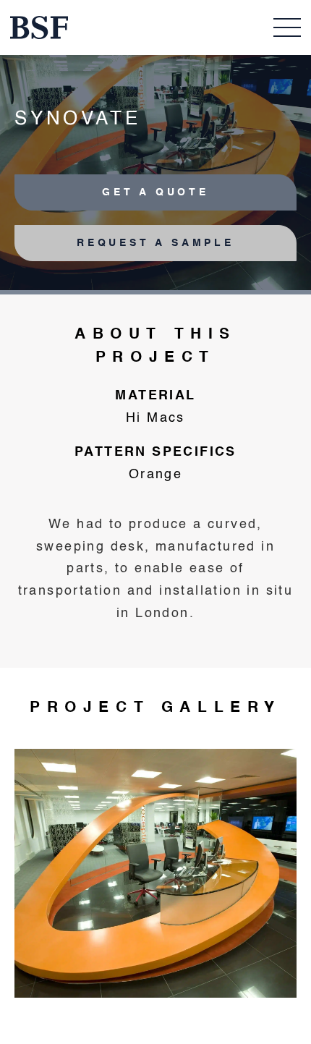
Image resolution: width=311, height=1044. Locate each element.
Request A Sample (155, 243)
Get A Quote (155, 192)
